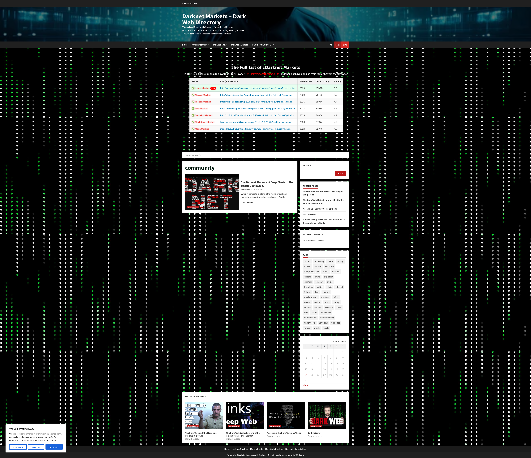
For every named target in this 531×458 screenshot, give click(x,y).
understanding (327, 317)
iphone (307, 292)
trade (314, 312)
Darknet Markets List (263, 45)
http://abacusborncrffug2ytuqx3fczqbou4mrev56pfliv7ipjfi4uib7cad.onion (256, 95)
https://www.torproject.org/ (263, 73)
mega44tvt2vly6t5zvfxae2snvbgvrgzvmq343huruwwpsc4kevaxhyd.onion (255, 128)
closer (307, 266)
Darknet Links (220, 45)
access (307, 261)
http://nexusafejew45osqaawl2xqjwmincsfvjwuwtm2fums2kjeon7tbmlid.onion (257, 88)
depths (307, 276)
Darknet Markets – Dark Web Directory (214, 19)
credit (325, 271)
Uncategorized (193, 207)
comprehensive (311, 271)
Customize (18, 447)
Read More (248, 202)
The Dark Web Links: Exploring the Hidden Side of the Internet (245, 415)
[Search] (331, 45)
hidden (320, 287)
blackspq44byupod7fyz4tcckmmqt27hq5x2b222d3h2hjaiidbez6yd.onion (255, 122)
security (329, 307)
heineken (308, 287)
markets (325, 297)
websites (335, 322)
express (308, 281)
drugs (317, 276)
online (317, 302)
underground (310, 317)
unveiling (323, 322)
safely (336, 302)
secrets (317, 307)
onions (307, 302)
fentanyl (319, 281)
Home (184, 45)
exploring (328, 276)
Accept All (54, 447)
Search (307, 165)
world (326, 327)
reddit (327, 302)
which (317, 327)
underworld (309, 322)
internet (339, 287)
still (306, 312)
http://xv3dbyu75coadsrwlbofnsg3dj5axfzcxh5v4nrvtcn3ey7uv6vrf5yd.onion (257, 115)
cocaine (317, 266)
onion (335, 297)
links (317, 292)
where (307, 327)
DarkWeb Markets (239, 45)
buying (340, 261)
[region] (36, 438)
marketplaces (310, 297)
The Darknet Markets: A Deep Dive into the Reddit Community (212, 192)
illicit (329, 287)
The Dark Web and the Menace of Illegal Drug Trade (204, 415)
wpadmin (246, 189)
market (326, 292)
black (330, 261)
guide (329, 281)
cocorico (329, 266)
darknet (336, 271)
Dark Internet (310, 214)
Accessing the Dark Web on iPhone (320, 208)
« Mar (306, 385)
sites (339, 307)
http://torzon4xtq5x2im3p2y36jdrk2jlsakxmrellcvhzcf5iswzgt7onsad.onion (256, 101)
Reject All (36, 447)
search (307, 307)
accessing (319, 261)
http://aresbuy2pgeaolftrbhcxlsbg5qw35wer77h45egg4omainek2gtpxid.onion (257, 108)
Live (345, 45)
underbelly (326, 312)
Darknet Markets (200, 45)
